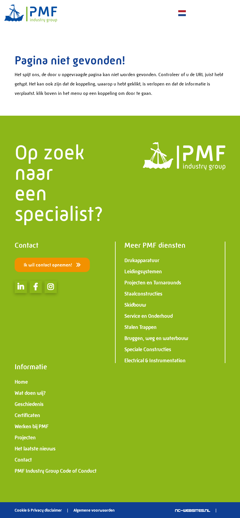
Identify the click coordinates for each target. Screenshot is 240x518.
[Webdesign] (192, 510)
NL (173, 13)
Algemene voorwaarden (94, 510)
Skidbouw (135, 304)
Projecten (25, 437)
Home (21, 381)
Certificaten (27, 415)
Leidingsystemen (143, 271)
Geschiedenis (29, 404)
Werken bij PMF (32, 426)
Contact (23, 459)
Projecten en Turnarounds (152, 282)
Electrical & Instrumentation (155, 360)
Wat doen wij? (30, 393)
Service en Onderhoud (148, 316)
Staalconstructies (143, 293)
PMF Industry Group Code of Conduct (56, 470)
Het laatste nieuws (35, 448)
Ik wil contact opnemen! (48, 265)
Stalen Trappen (140, 327)
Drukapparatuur (141, 260)
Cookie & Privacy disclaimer (38, 510)
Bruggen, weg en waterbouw (156, 338)
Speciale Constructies (147, 349)
